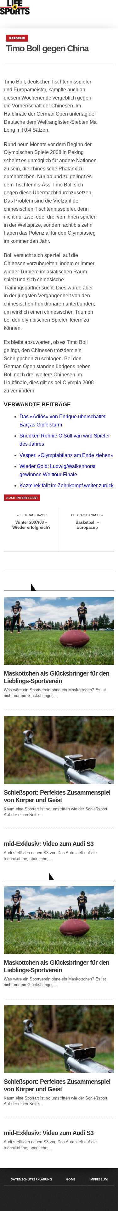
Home (71, 1179)
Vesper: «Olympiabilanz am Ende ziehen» (66, 455)
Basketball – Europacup (87, 525)
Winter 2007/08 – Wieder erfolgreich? (31, 525)
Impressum (98, 1179)
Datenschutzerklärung (31, 1179)
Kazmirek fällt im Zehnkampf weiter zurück (67, 485)
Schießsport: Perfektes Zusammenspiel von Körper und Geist (57, 796)
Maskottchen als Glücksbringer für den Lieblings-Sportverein (56, 677)
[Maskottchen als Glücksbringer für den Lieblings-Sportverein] (59, 663)
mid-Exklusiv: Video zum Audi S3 (48, 843)
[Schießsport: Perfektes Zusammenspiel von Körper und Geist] (59, 782)
